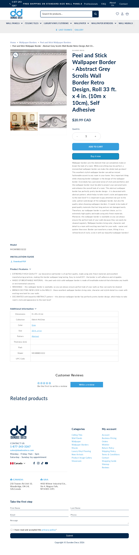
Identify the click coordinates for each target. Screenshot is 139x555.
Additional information (22, 308)
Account (106, 435)
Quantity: (84, 133)
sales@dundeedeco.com (22, 450)
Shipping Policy (109, 451)
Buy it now (96, 156)
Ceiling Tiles (31, 23)
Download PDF (19, 261)
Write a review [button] (86, 384)
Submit (69, 535)
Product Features (19, 269)
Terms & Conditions (111, 454)
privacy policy (49, 530)
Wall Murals (126, 23)
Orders (105, 441)
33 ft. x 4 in (37, 331)
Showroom (77, 461)
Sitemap (105, 464)
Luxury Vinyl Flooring (56, 23)
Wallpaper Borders (102, 23)
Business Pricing (109, 438)
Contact (123, 3)
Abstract (35, 336)
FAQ (103, 3)
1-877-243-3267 (17, 4)
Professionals (91, 3)
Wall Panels (13, 23)
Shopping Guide (109, 461)
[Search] (95, 14)
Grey (34, 325)
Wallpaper (80, 23)
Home (13, 42)
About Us (113, 3)
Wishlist (105, 445)
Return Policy (108, 448)
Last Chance (65, 30)
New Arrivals (77, 454)
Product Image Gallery (82, 458)
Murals (75, 448)
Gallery (79, 30)
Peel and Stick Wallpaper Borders (55, 42)
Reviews (105, 467)
